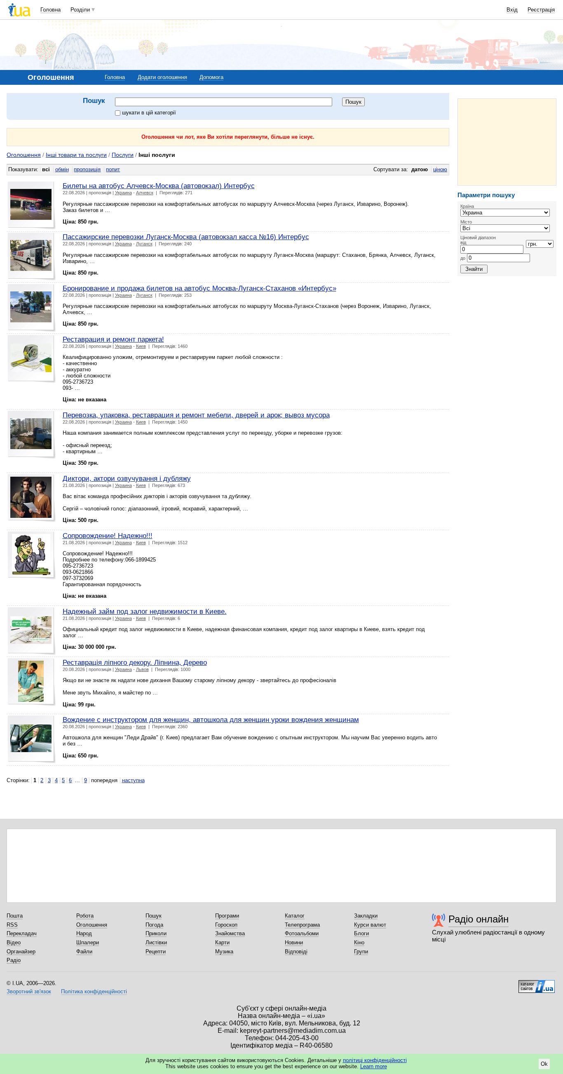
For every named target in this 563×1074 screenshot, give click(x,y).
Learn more (373, 1066)
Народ (84, 933)
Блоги (361, 933)
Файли (84, 951)
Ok (544, 1064)
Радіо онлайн (478, 919)
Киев (141, 346)
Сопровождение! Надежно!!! (107, 535)
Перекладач (22, 933)
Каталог (295, 916)
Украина (123, 192)
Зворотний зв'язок (29, 991)
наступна (133, 780)
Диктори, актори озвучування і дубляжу (127, 478)
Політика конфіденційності (94, 991)
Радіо (14, 960)
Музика (224, 951)
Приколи (156, 933)
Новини (294, 942)
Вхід (512, 10)
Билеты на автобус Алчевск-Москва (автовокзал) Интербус (159, 186)
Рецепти (155, 951)
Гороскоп (226, 925)
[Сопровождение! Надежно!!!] (32, 555)
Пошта (15, 916)
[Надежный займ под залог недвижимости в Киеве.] (32, 631)
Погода (154, 925)
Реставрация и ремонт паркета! (113, 339)
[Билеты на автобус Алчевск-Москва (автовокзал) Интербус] (32, 206)
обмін (62, 169)
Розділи (80, 10)
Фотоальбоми (302, 933)
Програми (227, 916)
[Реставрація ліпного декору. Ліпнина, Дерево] (32, 682)
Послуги (123, 154)
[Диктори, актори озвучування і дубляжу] (32, 498)
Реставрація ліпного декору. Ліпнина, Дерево (135, 662)
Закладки (366, 916)
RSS (12, 925)
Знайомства (230, 933)
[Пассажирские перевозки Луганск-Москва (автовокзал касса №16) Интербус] (32, 257)
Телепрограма (302, 925)
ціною (440, 169)
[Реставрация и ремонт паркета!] (32, 359)
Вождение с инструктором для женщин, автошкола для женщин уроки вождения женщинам (211, 719)
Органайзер (21, 951)
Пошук (153, 916)
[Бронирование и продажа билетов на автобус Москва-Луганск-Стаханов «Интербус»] (32, 308)
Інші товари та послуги (76, 154)
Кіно (359, 942)
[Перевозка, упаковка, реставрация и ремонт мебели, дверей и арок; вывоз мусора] (32, 435)
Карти (222, 942)
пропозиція (87, 169)
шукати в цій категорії (149, 112)
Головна (50, 10)
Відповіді (296, 951)
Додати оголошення (162, 77)
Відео (14, 942)
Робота (85, 916)
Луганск (144, 243)
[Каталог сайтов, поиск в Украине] (536, 983)
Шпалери (87, 942)
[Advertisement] (507, 142)
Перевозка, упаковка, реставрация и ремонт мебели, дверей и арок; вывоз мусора (196, 415)
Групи (361, 951)
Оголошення (24, 154)
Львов (142, 669)
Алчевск (144, 192)
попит (113, 169)
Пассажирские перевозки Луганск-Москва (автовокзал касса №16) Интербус (186, 237)
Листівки (156, 942)
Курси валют (370, 925)
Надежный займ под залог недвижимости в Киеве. (145, 611)
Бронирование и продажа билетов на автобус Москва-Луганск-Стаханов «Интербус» (199, 288)
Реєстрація (541, 10)
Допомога (211, 77)
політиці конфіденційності (375, 1060)
